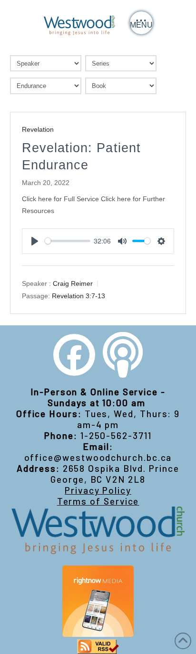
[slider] (67, 240)
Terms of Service (98, 501)
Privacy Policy (98, 490)
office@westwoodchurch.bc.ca (98, 457)
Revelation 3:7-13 (78, 296)
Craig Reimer (73, 283)
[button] (141, 22)
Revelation (38, 129)
